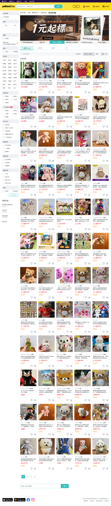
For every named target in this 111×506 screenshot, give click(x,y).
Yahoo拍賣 (8, 6)
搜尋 (64, 486)
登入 (76, 6)
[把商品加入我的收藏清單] (31, 92)
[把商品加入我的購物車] (35, 92)
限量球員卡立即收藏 (72, 42)
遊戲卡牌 (42, 42)
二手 (66, 48)
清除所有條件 (13, 195)
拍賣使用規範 (99, 501)
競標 (53, 48)
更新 (107, 498)
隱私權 (92, 501)
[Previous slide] (21, 70)
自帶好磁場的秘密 (27, 42)
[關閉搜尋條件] (24, 6)
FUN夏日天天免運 (86, 42)
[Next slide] (35, 70)
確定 (14, 29)
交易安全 (106, 501)
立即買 (40, 48)
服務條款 (86, 501)
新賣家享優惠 (101, 42)
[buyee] (10, 43)
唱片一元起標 (57, 42)
